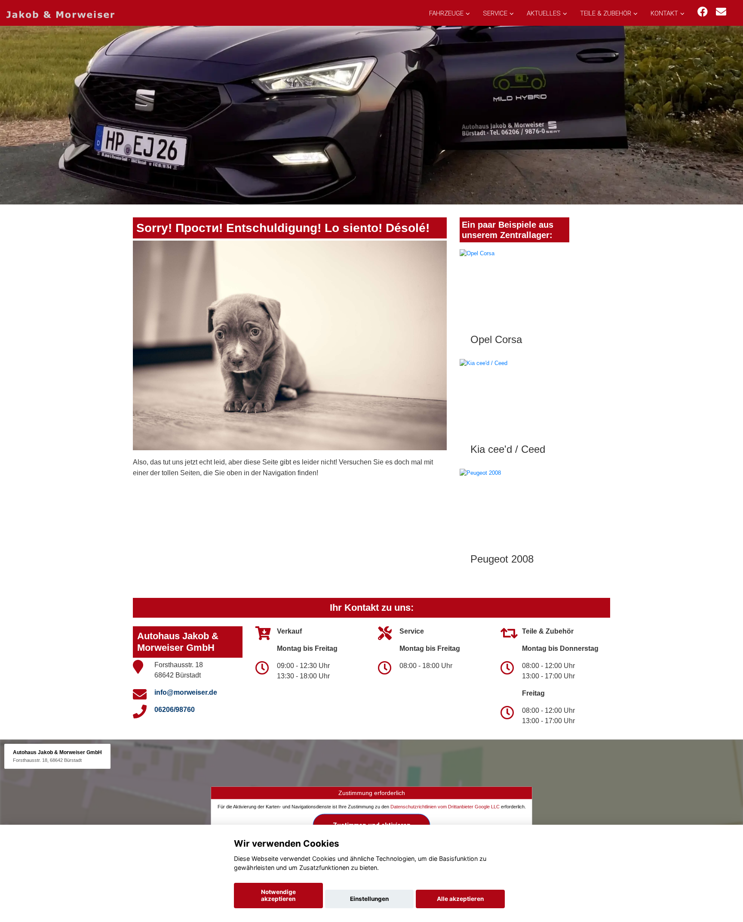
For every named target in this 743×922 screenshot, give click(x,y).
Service (495, 13)
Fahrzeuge (446, 13)
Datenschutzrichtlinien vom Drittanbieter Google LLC (445, 806)
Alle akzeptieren (460, 898)
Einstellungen (369, 898)
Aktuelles (544, 13)
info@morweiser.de (185, 692)
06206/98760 (174, 709)
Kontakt (664, 13)
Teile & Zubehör (605, 13)
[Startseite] (60, 14)
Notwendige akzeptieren (278, 895)
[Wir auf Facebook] (702, 12)
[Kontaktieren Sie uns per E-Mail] (721, 12)
